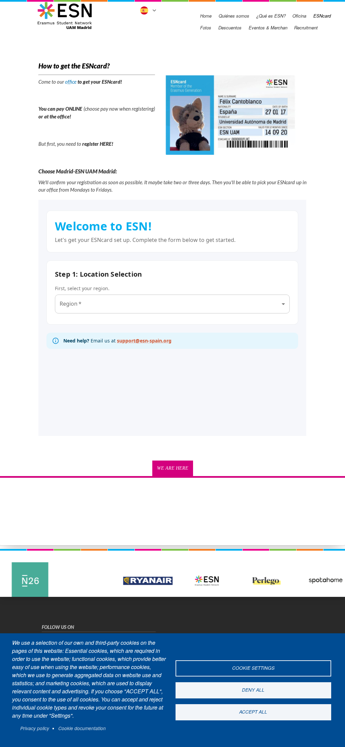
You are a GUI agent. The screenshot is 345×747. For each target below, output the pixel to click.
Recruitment (306, 27)
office (70, 82)
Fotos (205, 27)
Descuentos (230, 27)
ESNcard (322, 15)
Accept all (253, 712)
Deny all (253, 690)
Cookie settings (253, 668)
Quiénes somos (234, 15)
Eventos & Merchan (268, 27)
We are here (172, 468)
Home (206, 15)
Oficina (299, 15)
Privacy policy (34, 728)
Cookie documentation (82, 728)
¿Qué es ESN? (271, 15)
